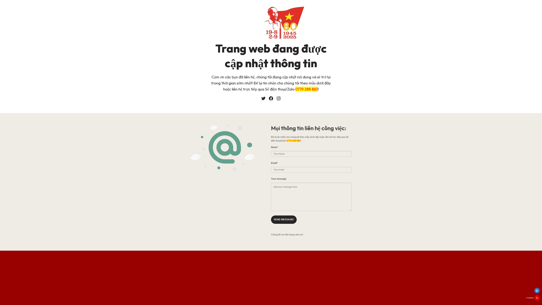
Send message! (284, 219)
